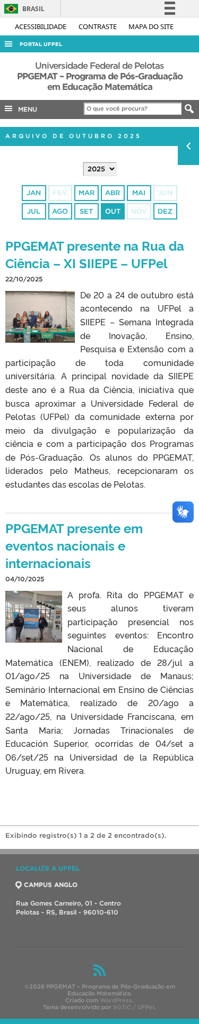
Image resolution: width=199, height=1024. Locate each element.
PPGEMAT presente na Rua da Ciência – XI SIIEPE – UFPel (94, 253)
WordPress (116, 1000)
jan (34, 193)
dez (165, 211)
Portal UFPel (41, 44)
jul (33, 211)
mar (86, 193)
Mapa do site (151, 26)
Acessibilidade (41, 26)
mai (138, 193)
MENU (25, 109)
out (112, 211)
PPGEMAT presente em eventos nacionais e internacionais (74, 545)
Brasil (22, 8)
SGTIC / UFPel (133, 1007)
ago (60, 211)
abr (112, 193)
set (86, 211)
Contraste (98, 26)
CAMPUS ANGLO (50, 884)
